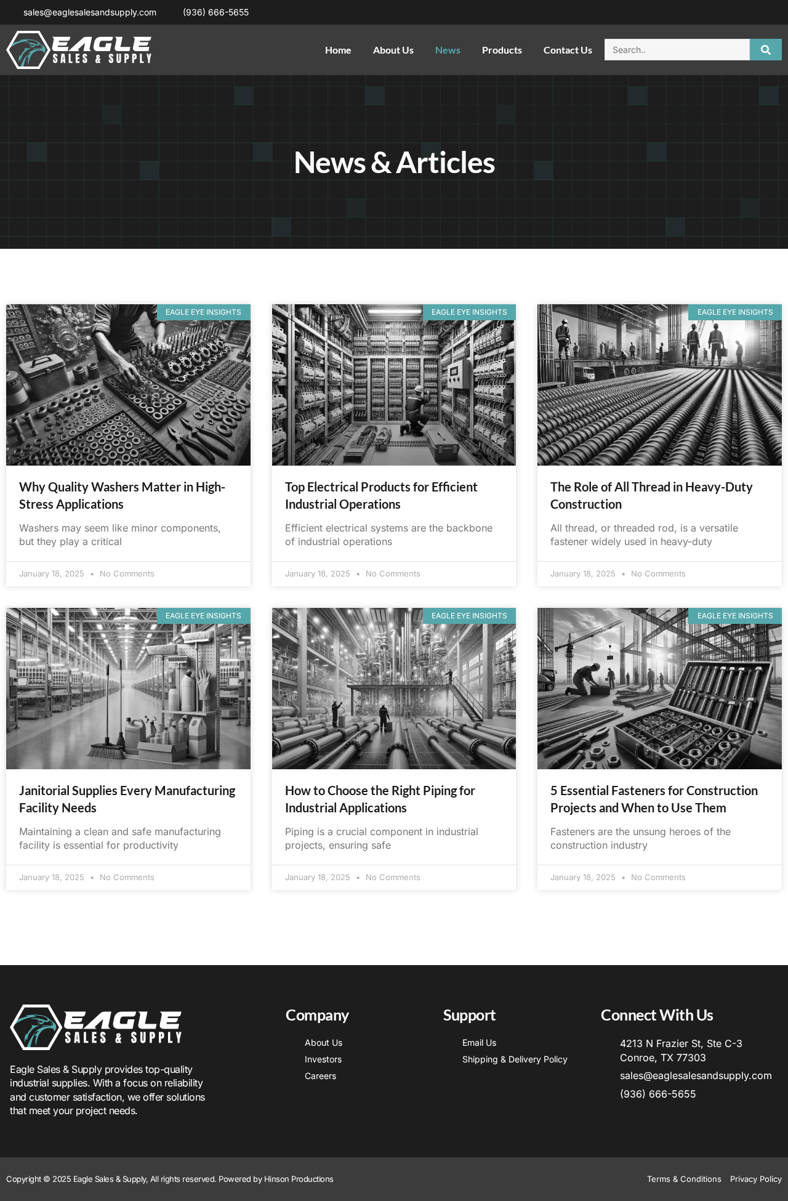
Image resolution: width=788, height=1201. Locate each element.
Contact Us (568, 49)
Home (338, 49)
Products (502, 49)
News (447, 49)
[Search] (766, 49)
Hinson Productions (299, 1179)
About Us (393, 49)
